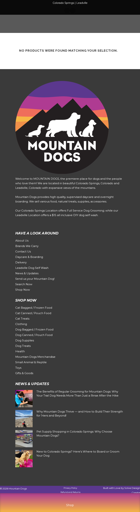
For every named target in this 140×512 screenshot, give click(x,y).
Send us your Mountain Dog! (35, 279)
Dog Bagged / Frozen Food (34, 329)
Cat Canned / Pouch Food (33, 313)
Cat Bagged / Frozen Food (33, 307)
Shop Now (22, 289)
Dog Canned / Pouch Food (33, 335)
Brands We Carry (26, 246)
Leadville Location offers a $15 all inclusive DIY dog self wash (56, 215)
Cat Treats (22, 318)
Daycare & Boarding (29, 257)
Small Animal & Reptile (31, 362)
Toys (18, 367)
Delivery (21, 262)
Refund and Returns (70, 492)
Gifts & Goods (24, 373)
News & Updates (26, 273)
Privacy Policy (70, 488)
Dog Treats (23, 346)
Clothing (21, 324)
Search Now (23, 284)
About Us (21, 240)
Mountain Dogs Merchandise (35, 357)
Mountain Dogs (18, 488)
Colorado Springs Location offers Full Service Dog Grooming (62, 210)
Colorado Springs (63, 3)
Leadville (82, 3)
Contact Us (23, 251)
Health (20, 351)
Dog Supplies (24, 340)
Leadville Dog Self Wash (31, 268)
